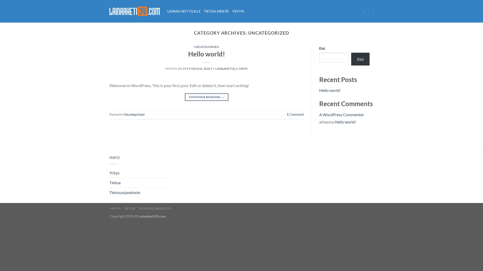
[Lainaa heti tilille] (134, 11)
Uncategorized (206, 46)
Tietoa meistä (216, 11)
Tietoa (114, 182)
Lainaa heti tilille (183, 11)
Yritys (238, 11)
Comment (295, 114)
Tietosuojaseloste (124, 192)
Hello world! (206, 54)
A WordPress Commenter (341, 114)
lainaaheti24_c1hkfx (231, 68)
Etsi (322, 48)
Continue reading (206, 97)
